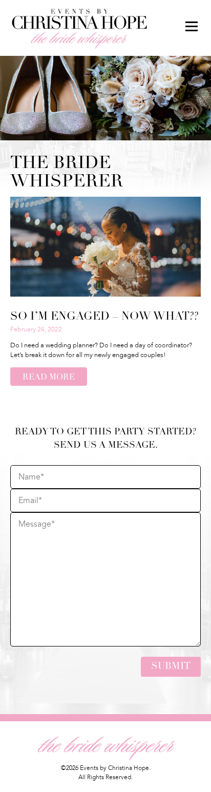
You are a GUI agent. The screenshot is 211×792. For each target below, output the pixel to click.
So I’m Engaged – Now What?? (104, 317)
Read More (49, 377)
